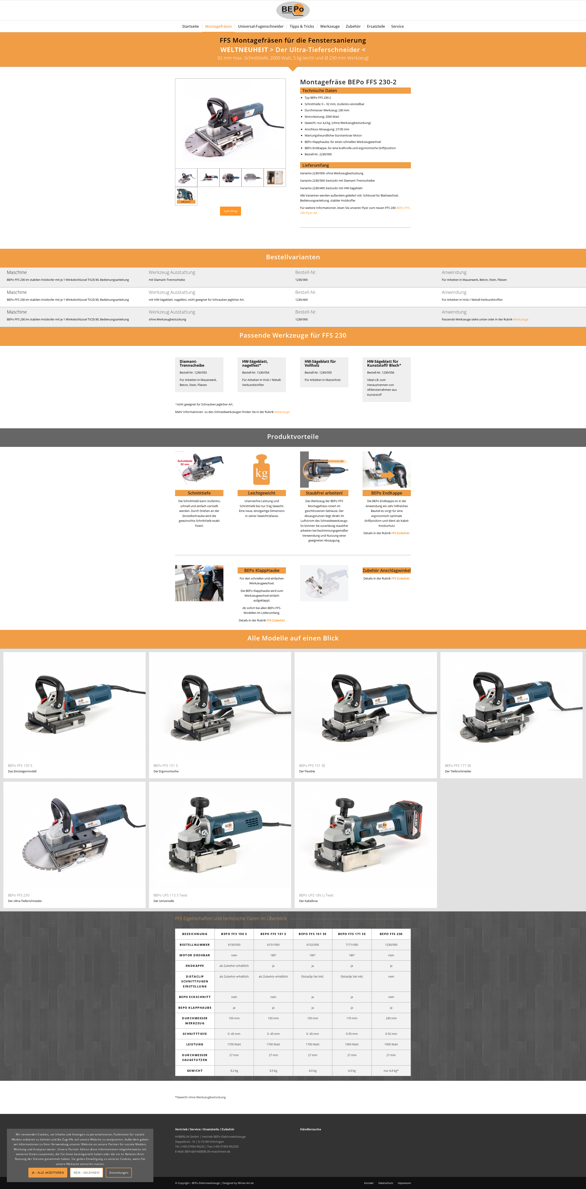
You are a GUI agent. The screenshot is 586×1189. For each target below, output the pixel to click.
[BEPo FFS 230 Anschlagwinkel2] (324, 583)
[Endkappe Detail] (387, 469)
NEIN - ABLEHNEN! (87, 1173)
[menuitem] (190, 26)
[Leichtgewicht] (262, 469)
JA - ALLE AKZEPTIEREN (48, 1173)
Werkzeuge (520, 319)
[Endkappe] (186, 196)
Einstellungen (118, 1173)
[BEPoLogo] (293, 10)
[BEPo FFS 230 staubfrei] (324, 469)
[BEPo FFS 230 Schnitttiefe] (199, 469)
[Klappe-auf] (199, 583)
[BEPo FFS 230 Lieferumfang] (275, 177)
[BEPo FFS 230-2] (230, 123)
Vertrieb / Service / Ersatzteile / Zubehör (204, 1129)
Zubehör (403, 578)
